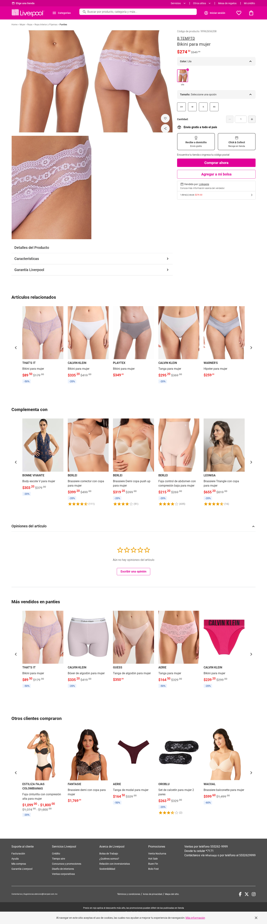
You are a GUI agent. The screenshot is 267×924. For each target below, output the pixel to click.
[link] (42, 345)
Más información (195, 917)
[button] (15, 347)
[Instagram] (254, 894)
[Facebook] (240, 894)
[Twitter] (246, 894)
